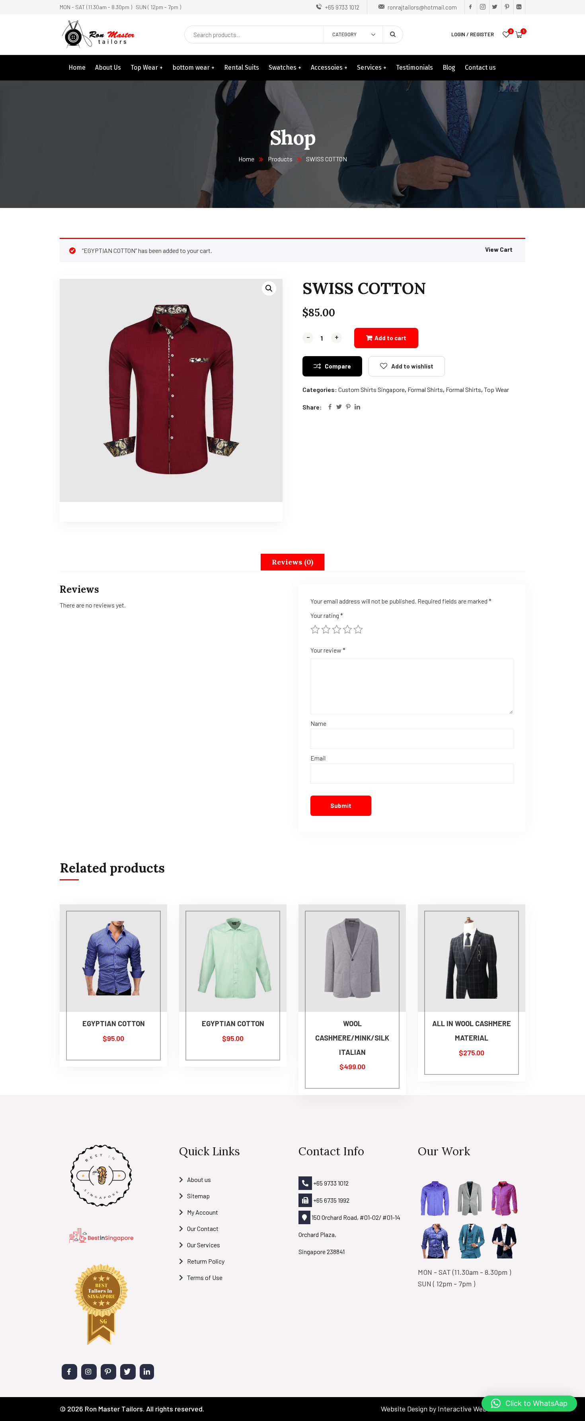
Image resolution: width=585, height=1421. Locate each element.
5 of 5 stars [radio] (358, 629)
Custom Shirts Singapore (371, 389)
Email (318, 758)
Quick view (146, 958)
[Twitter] (339, 407)
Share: (312, 407)
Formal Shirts (425, 389)
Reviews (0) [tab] (292, 561)
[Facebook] (330, 407)
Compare (338, 366)
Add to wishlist (412, 366)
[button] (269, 288)
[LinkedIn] (357, 407)
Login (458, 34)
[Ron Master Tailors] (98, 34)
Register (482, 34)
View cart (499, 249)
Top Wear (496, 389)
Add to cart (390, 337)
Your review (327, 650)
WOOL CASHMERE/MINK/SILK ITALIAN (352, 1037)
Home (246, 159)
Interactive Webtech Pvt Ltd (481, 1408)
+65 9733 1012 (330, 1183)
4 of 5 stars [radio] (347, 629)
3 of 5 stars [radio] (336, 629)
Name (318, 723)
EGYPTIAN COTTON (113, 1023)
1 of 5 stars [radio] (315, 629)
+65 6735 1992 (330, 1200)
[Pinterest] (348, 407)
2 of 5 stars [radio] (326, 629)
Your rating (326, 615)
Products (280, 159)
